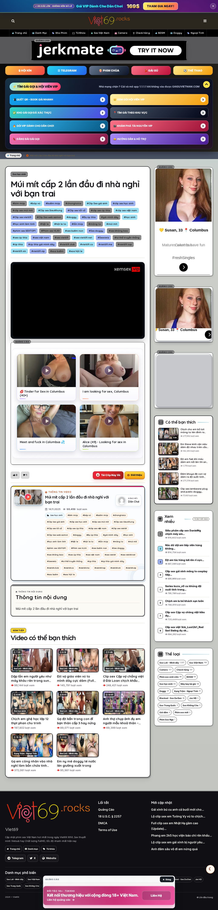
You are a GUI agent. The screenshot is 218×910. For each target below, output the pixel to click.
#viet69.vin (19, 251)
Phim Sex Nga (167, 719)
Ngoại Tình (197, 32)
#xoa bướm (56, 251)
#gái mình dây (109, 217)
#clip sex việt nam (126, 210)
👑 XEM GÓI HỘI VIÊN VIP (129, 99)
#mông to (95, 224)
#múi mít (111, 224)
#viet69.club (67, 244)
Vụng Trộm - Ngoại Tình (187, 691)
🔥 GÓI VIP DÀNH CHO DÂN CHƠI (33, 125)
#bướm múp (53, 203)
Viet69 (11, 829)
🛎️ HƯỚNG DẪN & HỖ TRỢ (129, 139)
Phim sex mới (182, 712)
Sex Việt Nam (101, 32)
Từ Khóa (81, 32)
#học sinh (129, 217)
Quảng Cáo (106, 809)
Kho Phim (61, 32)
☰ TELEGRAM (67, 70)
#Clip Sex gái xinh (97, 203)
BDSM (161, 32)
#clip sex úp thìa (100, 210)
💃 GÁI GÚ (151, 70)
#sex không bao (118, 230)
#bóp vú (35, 203)
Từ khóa (50, 849)
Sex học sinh (19, 174)
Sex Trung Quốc (168, 705)
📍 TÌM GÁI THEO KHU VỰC (130, 112)
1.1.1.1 (142, 86)
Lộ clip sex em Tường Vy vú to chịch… (178, 816)
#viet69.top (125, 244)
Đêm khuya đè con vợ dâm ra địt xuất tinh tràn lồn (193, 475)
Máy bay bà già (190, 684)
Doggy (178, 32)
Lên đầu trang (205, 897)
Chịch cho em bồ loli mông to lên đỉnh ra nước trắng (192, 431)
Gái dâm (164, 712)
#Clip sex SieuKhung (50, 210)
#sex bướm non (74, 230)
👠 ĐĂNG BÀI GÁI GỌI (26, 139)
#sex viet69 (61, 237)
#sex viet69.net (83, 237)
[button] (15, 475)
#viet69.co (86, 244)
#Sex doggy (96, 230)
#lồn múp (77, 224)
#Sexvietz (103, 237)
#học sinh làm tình (24, 224)
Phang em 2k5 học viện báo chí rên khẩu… (181, 835)
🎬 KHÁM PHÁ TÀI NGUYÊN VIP (132, 125)
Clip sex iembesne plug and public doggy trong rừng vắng (194, 490)
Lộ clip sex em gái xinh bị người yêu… (178, 842)
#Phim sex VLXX (50, 230)
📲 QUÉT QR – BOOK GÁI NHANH (33, 99)
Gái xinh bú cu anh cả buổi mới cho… (177, 809)
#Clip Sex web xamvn (49, 217)
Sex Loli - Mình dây (171, 662)
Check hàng (143, 32)
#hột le (44, 224)
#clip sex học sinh (123, 203)
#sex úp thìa (20, 237)
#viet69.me (105, 244)
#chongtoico (73, 203)
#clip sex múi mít (23, 210)
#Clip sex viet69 (22, 217)
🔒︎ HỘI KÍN (25, 70)
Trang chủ (21, 32)
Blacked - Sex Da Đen (171, 698)
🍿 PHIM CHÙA (109, 70)
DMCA (102, 823)
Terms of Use (107, 830)
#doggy (71, 217)
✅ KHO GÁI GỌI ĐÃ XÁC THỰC (32, 112)
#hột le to (60, 224)
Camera (123, 32)
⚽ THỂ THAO (193, 70)
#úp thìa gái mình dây (41, 244)
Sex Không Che (191, 705)
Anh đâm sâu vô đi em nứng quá (174, 849)
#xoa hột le (75, 251)
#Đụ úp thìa (89, 217)
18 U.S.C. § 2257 (109, 816)
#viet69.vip (38, 251)
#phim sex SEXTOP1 (24, 230)
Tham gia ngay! (160, 6)
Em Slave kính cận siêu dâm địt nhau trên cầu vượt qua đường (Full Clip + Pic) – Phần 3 (194, 446)
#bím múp (19, 203)
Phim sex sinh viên (170, 677)
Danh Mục (41, 32)
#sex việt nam (41, 237)
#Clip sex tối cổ (76, 210)
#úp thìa (18, 244)
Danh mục (33, 849)
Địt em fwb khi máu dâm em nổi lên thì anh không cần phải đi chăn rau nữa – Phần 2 (194, 460)
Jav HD (193, 698)
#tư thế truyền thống (127, 237)
